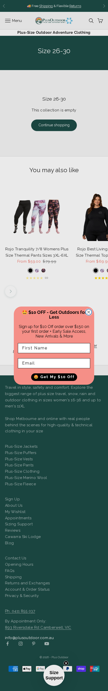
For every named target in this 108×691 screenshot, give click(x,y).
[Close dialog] (89, 312)
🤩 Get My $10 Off (54, 377)
